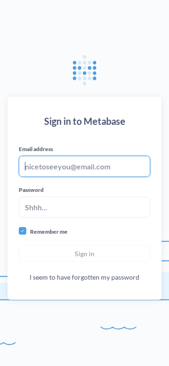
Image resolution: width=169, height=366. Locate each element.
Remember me (49, 231)
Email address (36, 148)
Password (31, 189)
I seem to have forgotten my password (84, 277)
